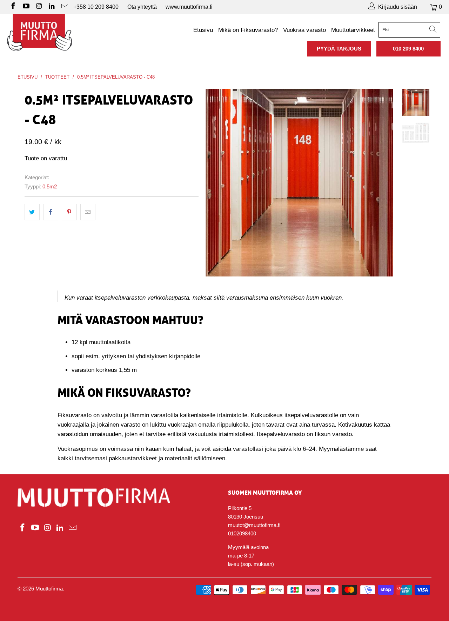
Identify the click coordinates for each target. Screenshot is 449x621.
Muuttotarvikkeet (353, 30)
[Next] (383, 182)
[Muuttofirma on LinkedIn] (51, 7)
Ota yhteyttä (142, 7)
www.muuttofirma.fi (189, 7)
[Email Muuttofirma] (64, 7)
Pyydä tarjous (339, 49)
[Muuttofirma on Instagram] (38, 7)
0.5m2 (49, 186)
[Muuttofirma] (39, 32)
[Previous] (215, 182)
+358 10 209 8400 (96, 7)
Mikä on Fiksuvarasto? (248, 30)
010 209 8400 (408, 49)
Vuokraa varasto (304, 30)
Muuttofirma (49, 589)
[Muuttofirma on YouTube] (25, 7)
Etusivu (203, 30)
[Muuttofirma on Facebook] (12, 7)
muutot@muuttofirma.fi (254, 525)
